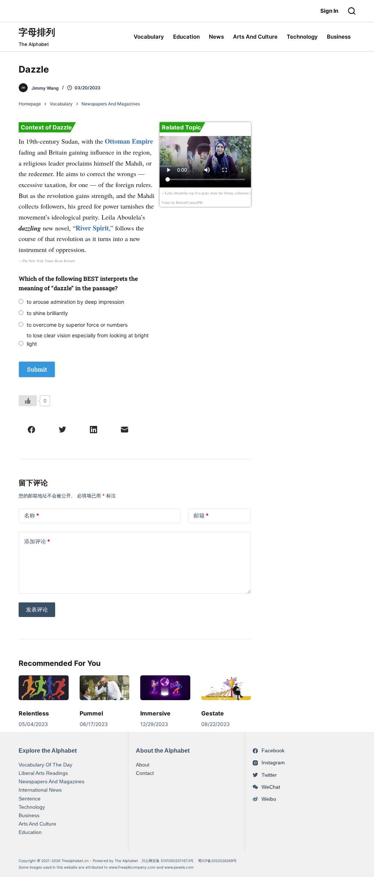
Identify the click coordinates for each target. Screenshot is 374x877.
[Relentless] (43, 687)
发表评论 (37, 609)
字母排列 (37, 32)
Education (30, 832)
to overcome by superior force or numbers (77, 325)
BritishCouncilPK (189, 202)
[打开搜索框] (351, 11)
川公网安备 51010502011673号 (168, 860)
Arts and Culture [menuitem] (255, 36)
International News (40, 790)
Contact (145, 773)
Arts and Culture (37, 824)
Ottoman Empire (129, 141)
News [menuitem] (216, 36)
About (142, 765)
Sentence (30, 799)
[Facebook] (31, 429)
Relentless (34, 713)
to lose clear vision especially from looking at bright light (88, 339)
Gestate (212, 713)
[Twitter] (62, 429)
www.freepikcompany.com (132, 867)
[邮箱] (124, 429)
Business (29, 815)
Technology (32, 807)
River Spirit (92, 228)
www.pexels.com (179, 867)
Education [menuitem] (186, 36)
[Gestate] (226, 687)
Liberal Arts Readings (43, 773)
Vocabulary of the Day (45, 765)
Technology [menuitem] (302, 36)
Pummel (91, 713)
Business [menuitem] (339, 36)
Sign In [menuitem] (329, 10)
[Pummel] (104, 687)
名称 (31, 515)
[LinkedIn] (93, 429)
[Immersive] (165, 687)
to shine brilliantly (47, 313)
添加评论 (37, 541)
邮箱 (201, 515)
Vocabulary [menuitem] (149, 36)
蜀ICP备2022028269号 (217, 860)
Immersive (155, 713)
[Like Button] (28, 400)
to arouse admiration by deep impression (75, 302)
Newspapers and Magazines (51, 781)
